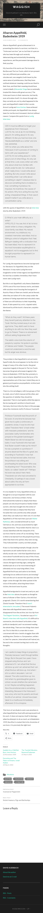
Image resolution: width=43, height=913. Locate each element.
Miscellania (10, 774)
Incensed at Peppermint (11, 791)
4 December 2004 (9, 40)
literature (19, 782)
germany (29, 779)
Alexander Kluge (21, 89)
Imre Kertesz (21, 107)
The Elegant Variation (11, 615)
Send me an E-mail (10, 877)
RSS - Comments (9, 898)
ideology (8, 782)
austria (8, 779)
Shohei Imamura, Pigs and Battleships (16, 799)
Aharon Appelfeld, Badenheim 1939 (15, 34)
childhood (19, 779)
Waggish (21, 7)
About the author (9, 872)
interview (35, 208)
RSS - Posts (7, 893)
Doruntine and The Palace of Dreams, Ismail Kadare (11, 760)
